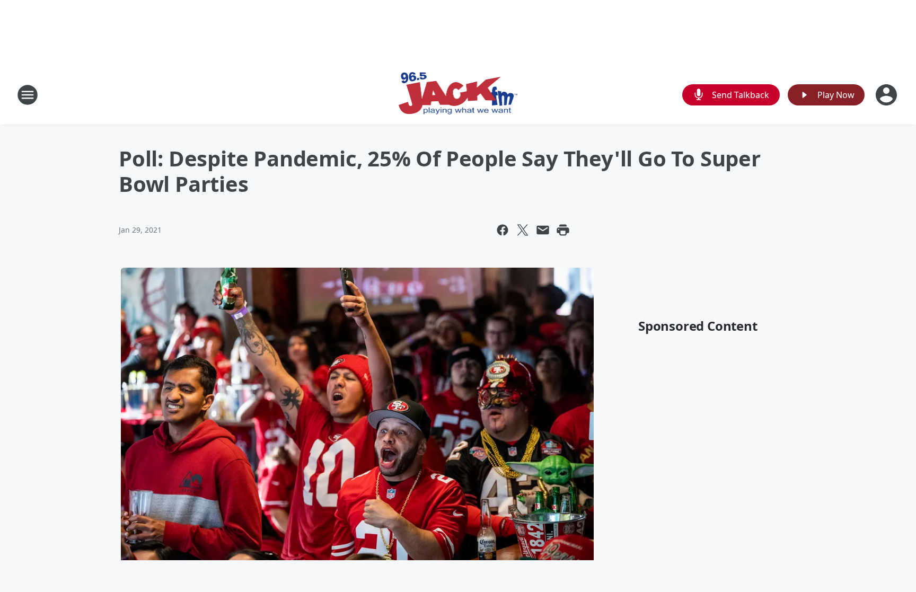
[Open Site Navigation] (27, 94)
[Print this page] (563, 230)
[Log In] (887, 94)
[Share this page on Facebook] (502, 230)
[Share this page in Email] (542, 230)
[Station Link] (458, 94)
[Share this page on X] (522, 230)
